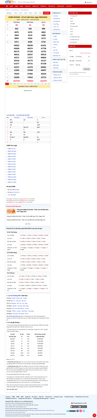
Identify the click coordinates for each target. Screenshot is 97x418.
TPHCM (13, 298)
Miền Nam (56, 68)
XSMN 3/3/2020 (12, 169)
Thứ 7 (71, 34)
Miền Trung (56, 65)
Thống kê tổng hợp (69, 396)
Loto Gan (55, 16)
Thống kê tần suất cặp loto (25, 398)
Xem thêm (27, 224)
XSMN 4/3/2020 (12, 166)
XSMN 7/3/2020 (24, 86)
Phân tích (35, 6)
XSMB (11, 6)
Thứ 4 (71, 18)
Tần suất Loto (56, 21)
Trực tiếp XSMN (12, 195)
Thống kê (43, 6)
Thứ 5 (71, 31)
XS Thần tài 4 (73, 42)
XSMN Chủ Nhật (25, 19)
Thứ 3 (71, 29)
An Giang (20, 306)
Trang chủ (7, 396)
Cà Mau (25, 298)
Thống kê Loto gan (58, 396)
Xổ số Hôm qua (56, 33)
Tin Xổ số (69, 6)
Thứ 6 (71, 21)
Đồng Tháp (19, 298)
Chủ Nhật (72, 23)
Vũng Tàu (18, 300)
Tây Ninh (14, 306)
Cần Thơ (19, 303)
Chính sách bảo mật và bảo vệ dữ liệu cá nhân (15, 412)
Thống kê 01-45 (57, 75)
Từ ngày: (72, 56)
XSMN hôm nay (11, 148)
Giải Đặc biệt (56, 29)
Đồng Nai (13, 303)
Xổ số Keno (35, 396)
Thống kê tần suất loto (11, 398)
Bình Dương (21, 308)
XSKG (21, 200)
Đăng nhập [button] (89, 2)
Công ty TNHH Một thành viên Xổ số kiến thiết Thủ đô (42, 410)
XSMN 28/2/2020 (12, 179)
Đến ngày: (72, 60)
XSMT (21, 6)
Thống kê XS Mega (57, 71)
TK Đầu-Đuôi (56, 18)
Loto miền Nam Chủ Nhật (22, 115)
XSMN (16, 6)
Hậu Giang (31, 311)
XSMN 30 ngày (15, 189)
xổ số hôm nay (15, 192)
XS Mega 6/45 (73, 16)
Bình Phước (25, 311)
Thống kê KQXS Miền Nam (13, 206)
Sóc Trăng (24, 303)
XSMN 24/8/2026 (12, 151)
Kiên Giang (30, 22)
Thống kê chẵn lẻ (57, 80)
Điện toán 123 (56, 55)
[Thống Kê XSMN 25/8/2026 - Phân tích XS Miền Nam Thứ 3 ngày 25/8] (11, 211)
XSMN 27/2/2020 (12, 182)
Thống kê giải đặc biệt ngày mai (40, 398)
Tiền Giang (16, 22)
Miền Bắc (55, 62)
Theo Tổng (56, 24)
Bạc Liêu (24, 300)
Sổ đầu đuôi (60, 6)
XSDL (19, 202)
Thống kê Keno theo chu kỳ (81, 396)
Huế (54, 47)
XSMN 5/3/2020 (12, 164)
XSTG (21, 198)
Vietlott (27, 6)
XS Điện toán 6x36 (74, 36)
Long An (19, 311)
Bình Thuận (26, 306)
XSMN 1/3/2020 (12, 174)
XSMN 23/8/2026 (12, 154)
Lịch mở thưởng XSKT (14, 295)
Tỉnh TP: (72, 65)
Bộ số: (71, 50)
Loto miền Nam (11, 115)
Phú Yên (55, 50)
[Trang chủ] (7, 6)
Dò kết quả (86, 69)
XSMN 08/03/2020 (34, 19)
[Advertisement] (27, 102)
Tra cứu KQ (51, 6)
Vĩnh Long (14, 308)
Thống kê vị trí (48, 396)
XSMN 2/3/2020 (12, 172)
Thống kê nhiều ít (57, 77)
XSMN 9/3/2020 (33, 86)
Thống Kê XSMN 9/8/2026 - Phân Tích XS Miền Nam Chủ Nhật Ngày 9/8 (26, 220)
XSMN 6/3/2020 (12, 161)
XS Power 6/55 (74, 26)
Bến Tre (13, 300)
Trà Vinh (27, 308)
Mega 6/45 (27, 396)
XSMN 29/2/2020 (12, 177)
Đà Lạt (43, 22)
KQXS (10, 198)
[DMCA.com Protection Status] (71, 411)
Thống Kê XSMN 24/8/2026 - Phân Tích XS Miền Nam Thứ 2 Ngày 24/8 (26, 216)
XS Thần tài (56, 52)
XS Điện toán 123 (74, 39)
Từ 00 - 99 (56, 26)
